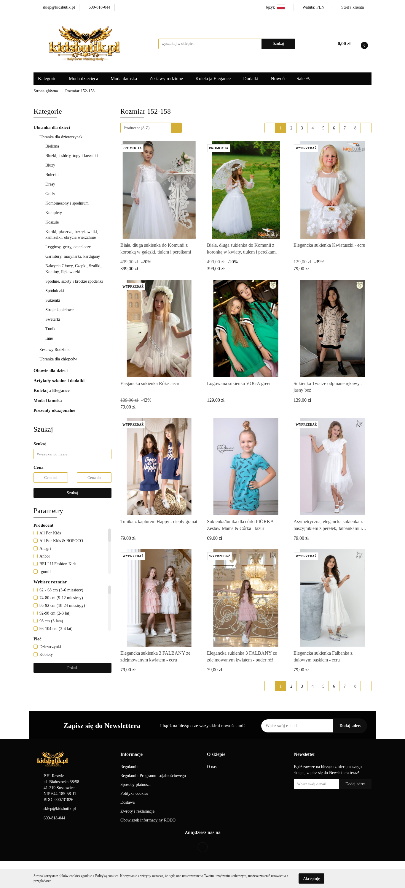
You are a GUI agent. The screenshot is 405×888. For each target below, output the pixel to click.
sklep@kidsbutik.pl (60, 808)
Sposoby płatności (135, 784)
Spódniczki (55, 291)
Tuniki (51, 329)
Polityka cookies (134, 793)
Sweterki (53, 319)
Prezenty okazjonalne (55, 410)
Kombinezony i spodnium (67, 203)
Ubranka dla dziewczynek (61, 137)
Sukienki (53, 300)
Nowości (279, 78)
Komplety (54, 212)
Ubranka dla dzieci (52, 127)
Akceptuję (311, 878)
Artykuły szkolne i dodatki (60, 380)
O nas (211, 766)
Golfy (50, 193)
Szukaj (72, 493)
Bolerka (52, 174)
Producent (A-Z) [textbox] (136, 128)
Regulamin (129, 766)
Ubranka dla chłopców (58, 359)
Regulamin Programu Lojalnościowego (153, 775)
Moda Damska (48, 400)
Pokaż (72, 668)
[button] (131, 754)
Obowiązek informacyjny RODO (148, 820)
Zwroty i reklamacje (137, 811)
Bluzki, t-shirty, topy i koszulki (72, 155)
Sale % (303, 78)
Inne (49, 338)
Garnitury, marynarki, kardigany (73, 256)
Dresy (50, 184)
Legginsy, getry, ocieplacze (68, 247)
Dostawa (127, 802)
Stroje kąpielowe (60, 310)
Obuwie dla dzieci (51, 370)
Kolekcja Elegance (213, 78)
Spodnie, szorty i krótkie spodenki (74, 281)
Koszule (52, 222)
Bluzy (50, 165)
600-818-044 (54, 818)
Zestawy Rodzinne (54, 349)
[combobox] (151, 128)
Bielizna (52, 146)
